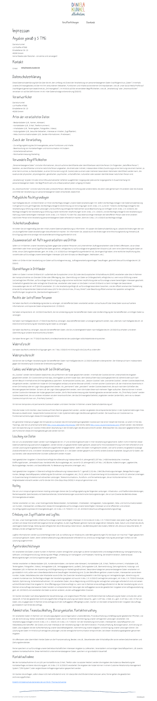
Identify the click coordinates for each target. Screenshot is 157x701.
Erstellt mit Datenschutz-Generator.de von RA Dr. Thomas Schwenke (39, 682)
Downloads (90, 22)
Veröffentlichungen (70, 22)
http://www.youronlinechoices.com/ (105, 425)
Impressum (140, 697)
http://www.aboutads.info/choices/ (61, 425)
